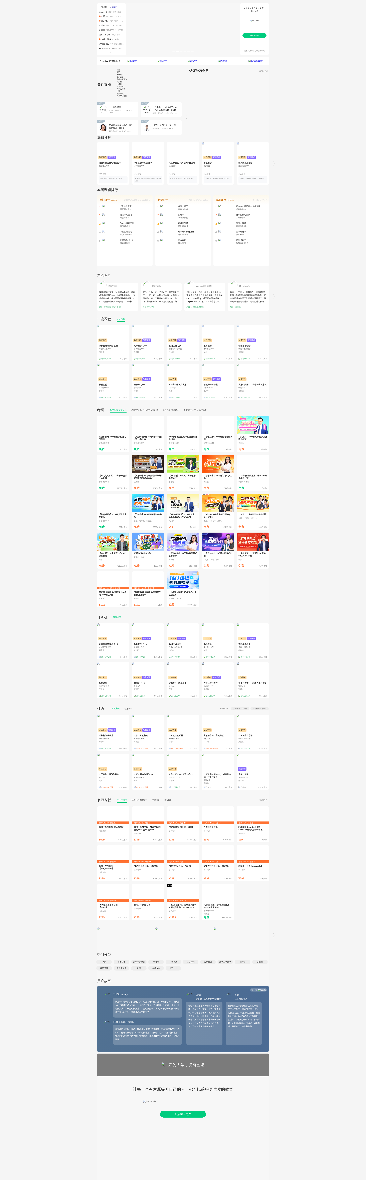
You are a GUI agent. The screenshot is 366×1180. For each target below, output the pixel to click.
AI (100, 48)
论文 (120, 44)
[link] (113, 434)
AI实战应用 (110, 30)
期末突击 (105, 21)
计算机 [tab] (119, 84)
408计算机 (125, 16)
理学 (110, 12)
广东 (112, 26)
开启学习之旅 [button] (183, 1114)
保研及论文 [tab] (121, 89)
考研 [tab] (118, 72)
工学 (114, 12)
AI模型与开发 (117, 48)
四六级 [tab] (119, 82)
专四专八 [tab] (120, 94)
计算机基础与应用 (259, 709)
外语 (100, 708)
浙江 (117, 26)
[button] (104, 962)
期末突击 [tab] (120, 77)
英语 (113, 16)
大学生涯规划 (107, 39)
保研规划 (117, 39)
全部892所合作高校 (110, 61)
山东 (122, 26)
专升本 (102, 25)
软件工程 (119, 30)
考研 (103, 16)
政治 (117, 16)
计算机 (122, 21)
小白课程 (113, 44)
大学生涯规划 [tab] (122, 79)
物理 (117, 21)
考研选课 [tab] (120, 75)
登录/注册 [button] (254, 35)
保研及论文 (104, 44)
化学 (123, 35)
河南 (108, 26)
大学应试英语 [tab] (122, 96)
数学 (108, 16)
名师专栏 (104, 800)
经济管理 (121, 12)
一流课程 (103, 7)
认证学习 (103, 12)
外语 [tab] (118, 91)
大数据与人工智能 (240, 709)
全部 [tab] (118, 70)
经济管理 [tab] (120, 87)
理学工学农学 (105, 34)
